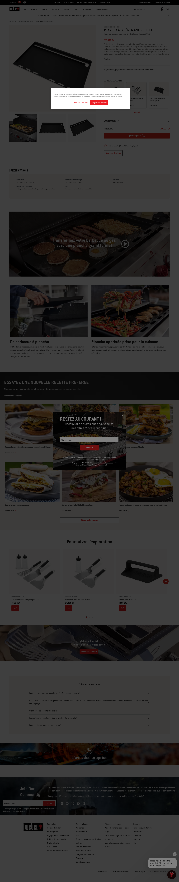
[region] (90, 98)
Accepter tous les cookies (99, 103)
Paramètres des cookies (81, 103)
